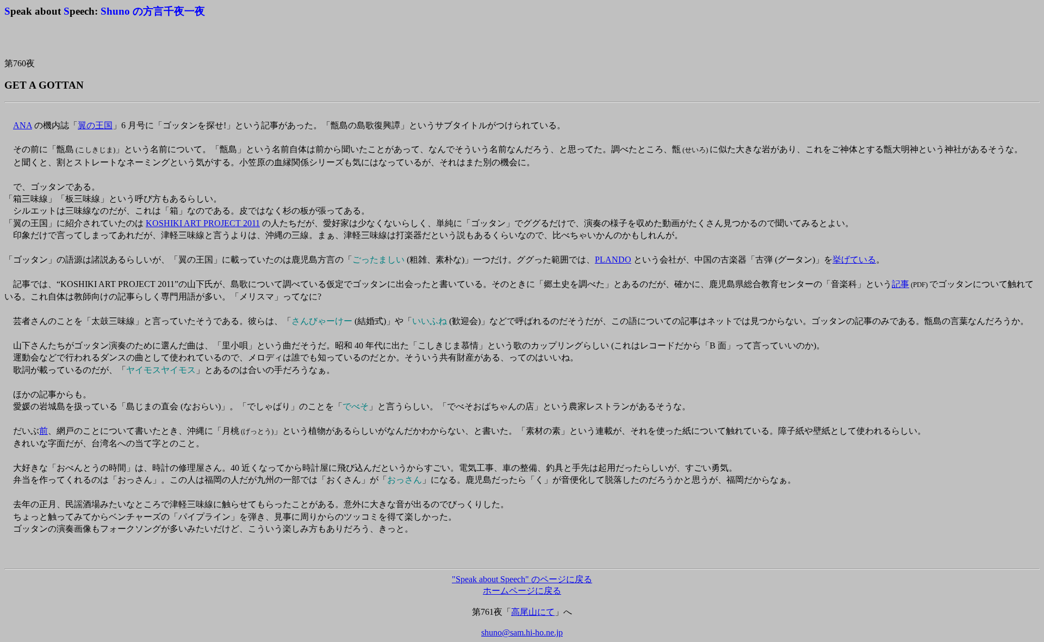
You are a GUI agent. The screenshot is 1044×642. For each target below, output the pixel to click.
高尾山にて (533, 611)
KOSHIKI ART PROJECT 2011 (203, 223)
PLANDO (613, 259)
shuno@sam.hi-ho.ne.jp (522, 632)
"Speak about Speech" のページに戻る (522, 579)
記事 (900, 284)
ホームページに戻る (522, 590)
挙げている (854, 259)
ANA (22, 125)
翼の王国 (95, 125)
